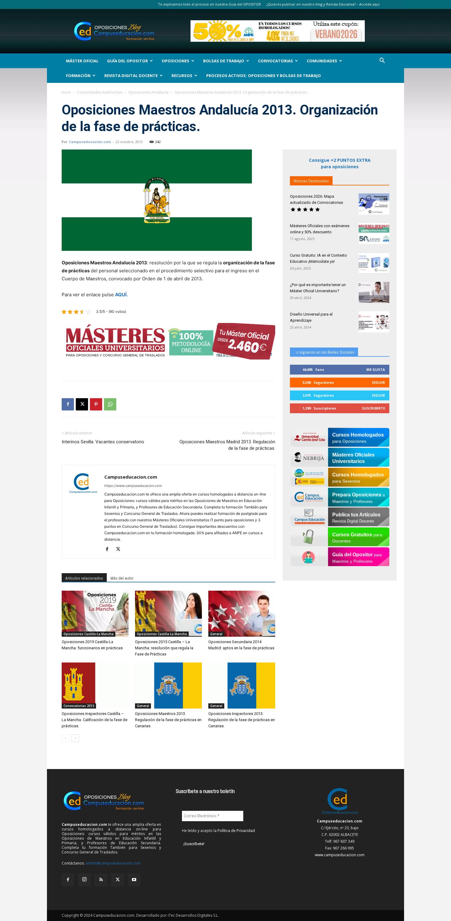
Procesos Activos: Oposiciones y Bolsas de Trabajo (263, 75)
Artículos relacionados (84, 578)
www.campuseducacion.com (339, 854)
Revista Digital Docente (131, 75)
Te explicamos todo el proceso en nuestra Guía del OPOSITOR (209, 4)
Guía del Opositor (127, 61)
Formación (78, 75)
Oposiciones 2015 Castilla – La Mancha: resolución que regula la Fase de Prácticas (164, 647)
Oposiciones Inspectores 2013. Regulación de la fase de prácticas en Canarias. (241, 719)
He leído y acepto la (218, 830)
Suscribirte (373, 408)
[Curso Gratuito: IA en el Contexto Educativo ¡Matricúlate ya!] (374, 263)
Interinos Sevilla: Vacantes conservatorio (103, 442)
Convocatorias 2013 (79, 706)
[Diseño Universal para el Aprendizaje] (374, 321)
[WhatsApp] (110, 404)
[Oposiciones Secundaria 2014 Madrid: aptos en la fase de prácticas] (241, 614)
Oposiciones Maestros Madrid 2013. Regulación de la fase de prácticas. (227, 445)
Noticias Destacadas (311, 181)
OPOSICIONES (175, 61)
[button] (382, 61)
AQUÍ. (121, 294)
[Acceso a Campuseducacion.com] (340, 814)
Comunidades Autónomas (99, 92)
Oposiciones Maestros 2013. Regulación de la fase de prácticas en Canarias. (168, 719)
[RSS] (101, 880)
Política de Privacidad (236, 830)
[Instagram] (84, 879)
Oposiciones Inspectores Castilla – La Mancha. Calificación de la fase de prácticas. (94, 719)
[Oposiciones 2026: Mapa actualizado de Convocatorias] (374, 204)
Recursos (182, 75)
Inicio (66, 92)
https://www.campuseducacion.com (133, 486)
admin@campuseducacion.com (113, 863)
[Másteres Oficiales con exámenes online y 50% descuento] (374, 233)
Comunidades (322, 61)
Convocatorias (275, 61)
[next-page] (75, 738)
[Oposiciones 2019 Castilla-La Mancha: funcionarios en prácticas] (95, 614)
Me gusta (375, 369)
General (216, 634)
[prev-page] (65, 738)
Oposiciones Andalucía (148, 92)
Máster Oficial (82, 61)
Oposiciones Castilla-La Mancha (89, 634)
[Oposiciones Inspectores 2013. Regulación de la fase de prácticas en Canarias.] (241, 686)
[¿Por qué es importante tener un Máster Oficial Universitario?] (374, 292)
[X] (82, 404)
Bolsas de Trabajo (223, 61)
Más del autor (121, 578)
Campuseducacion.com (90, 141)
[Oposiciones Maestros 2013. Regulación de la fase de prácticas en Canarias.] (168, 686)
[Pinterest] (96, 404)
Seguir (378, 382)
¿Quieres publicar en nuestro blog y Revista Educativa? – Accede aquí (323, 4)
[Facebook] (68, 404)
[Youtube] (134, 880)
